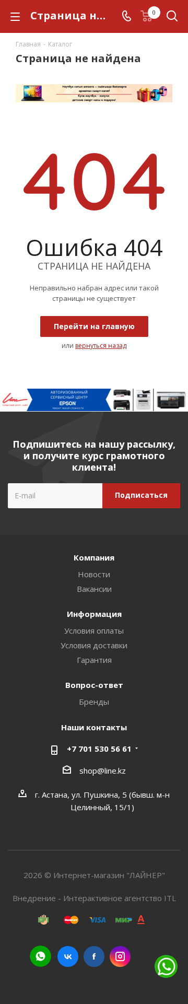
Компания (94, 557)
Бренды (94, 701)
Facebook (94, 956)
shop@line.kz (102, 770)
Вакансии (94, 588)
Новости (94, 574)
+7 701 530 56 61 (99, 748)
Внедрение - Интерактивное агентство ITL (94, 898)
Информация (94, 614)
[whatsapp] (40, 956)
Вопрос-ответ (94, 685)
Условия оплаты (94, 630)
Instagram (120, 956)
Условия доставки (94, 645)
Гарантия (94, 660)
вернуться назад (100, 345)
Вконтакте (67, 956)
